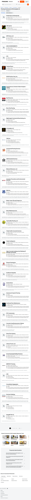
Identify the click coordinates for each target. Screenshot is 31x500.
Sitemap (2, 496)
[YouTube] (7, 488)
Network (11, 1)
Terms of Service (2, 493)
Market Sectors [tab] (9, 476)
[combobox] (22, 4)
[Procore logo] (5, 1)
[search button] (28, 4)
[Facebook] (2, 488)
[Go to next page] (21, 428)
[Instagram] (5, 488)
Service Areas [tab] (21, 476)
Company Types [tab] (3, 476)
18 (19, 428)
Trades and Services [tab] (14, 476)
